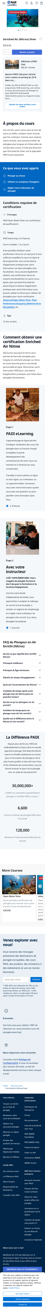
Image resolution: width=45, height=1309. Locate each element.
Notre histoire (9, 1181)
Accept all (22, 1304)
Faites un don (30, 1152)
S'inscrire (36, 979)
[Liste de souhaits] (36, 4)
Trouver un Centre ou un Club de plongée (10, 1107)
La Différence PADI (10, 1176)
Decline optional (22, 1299)
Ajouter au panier (27, 52)
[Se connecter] (32, 4)
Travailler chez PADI (11, 1195)
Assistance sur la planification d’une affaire (32, 1211)
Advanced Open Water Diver (17, 300)
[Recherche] (26, 4)
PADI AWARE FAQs (31, 1142)
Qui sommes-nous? (11, 1171)
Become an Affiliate (11, 1157)
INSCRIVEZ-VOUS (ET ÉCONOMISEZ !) (22, 1269)
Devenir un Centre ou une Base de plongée (32, 1231)
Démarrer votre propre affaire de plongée (31, 1200)
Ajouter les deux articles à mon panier (22, 105)
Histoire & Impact (31, 1147)
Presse (27, 1115)
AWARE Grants (30, 1163)
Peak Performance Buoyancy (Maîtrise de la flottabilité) (22, 303)
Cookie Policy (13, 1288)
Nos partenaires (31, 1120)
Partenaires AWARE (32, 1158)
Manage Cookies (22, 1293)
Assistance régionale (33, 1240)
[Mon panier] (41, 4)
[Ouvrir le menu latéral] (4, 3)
